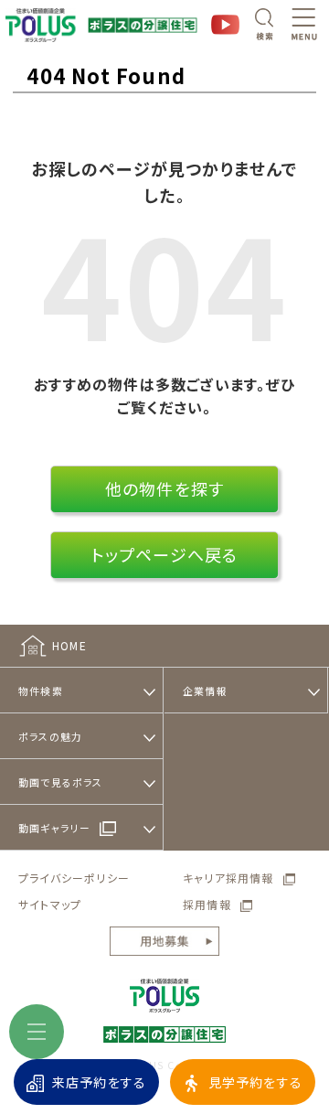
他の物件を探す (164, 488)
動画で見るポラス (60, 782)
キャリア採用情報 (228, 877)
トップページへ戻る (165, 554)
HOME (69, 645)
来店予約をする (99, 1082)
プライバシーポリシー (74, 877)
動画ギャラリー (54, 827)
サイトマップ (49, 904)
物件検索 (40, 690)
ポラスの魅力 (50, 736)
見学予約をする (255, 1082)
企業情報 (205, 690)
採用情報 (207, 904)
